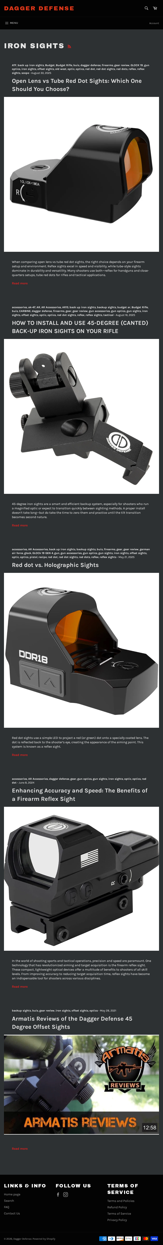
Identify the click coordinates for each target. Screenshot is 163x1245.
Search (9, 1201)
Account (154, 23)
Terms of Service (119, 1213)
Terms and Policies (120, 1201)
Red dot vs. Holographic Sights (55, 564)
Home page (12, 1194)
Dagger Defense (39, 8)
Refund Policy (117, 1207)
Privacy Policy (117, 1220)
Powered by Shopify (44, 1238)
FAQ (6, 1207)
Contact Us (12, 1213)
